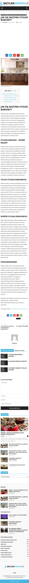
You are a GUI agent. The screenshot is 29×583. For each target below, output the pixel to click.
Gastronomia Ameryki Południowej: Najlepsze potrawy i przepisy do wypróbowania (18, 530)
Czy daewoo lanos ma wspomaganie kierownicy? (7, 327)
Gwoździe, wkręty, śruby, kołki (9, 540)
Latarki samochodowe (6, 557)
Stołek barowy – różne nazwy (11, 95)
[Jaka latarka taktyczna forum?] (4, 516)
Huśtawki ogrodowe (6, 546)
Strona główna (3, 11)
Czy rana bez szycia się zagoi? (17, 465)
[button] (27, 8)
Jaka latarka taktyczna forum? (18, 515)
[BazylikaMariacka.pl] (14, 3)
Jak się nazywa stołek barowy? (9, 94)
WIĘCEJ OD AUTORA (19, 350)
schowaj (13, 90)
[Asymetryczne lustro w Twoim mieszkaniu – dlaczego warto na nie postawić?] (4, 452)
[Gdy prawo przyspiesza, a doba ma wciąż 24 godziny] (4, 445)
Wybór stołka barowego (10, 99)
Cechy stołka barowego (9, 97)
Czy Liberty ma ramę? (22, 326)
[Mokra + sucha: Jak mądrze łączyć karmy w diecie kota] (14, 424)
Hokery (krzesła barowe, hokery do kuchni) (17, 14)
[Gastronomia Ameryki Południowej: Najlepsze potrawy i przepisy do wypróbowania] (4, 530)
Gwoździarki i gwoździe (7, 542)
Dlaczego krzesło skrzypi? (17, 361)
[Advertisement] (14, 38)
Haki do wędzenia (5, 548)
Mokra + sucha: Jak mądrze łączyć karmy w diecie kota (12, 433)
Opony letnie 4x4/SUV (6, 554)
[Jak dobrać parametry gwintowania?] (4, 459)
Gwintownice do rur (6, 552)
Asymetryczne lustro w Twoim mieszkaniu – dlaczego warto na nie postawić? (18, 452)
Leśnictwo (3, 544)
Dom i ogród (3, 14)
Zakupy (2, 430)
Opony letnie (4, 550)
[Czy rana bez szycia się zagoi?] (4, 466)
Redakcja (5, 22)
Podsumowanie (7, 101)
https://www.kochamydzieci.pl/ (18, 309)
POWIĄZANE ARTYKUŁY (7, 350)
